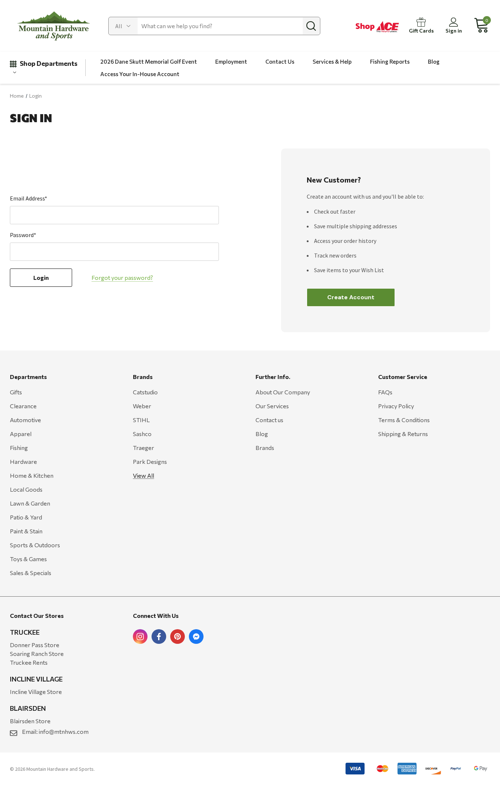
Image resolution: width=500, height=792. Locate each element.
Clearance (23, 405)
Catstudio (145, 392)
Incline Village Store (36, 691)
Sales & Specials (30, 572)
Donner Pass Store (34, 644)
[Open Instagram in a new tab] (140, 636)
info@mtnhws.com (64, 731)
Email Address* (28, 198)
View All (143, 475)
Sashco (142, 433)
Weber (142, 405)
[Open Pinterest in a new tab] (177, 636)
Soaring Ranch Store (37, 653)
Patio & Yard (26, 517)
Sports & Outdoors (35, 544)
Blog (261, 433)
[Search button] (311, 26)
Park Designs (150, 461)
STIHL (141, 419)
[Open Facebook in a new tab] (159, 636)
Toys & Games (28, 558)
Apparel (20, 433)
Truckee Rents (29, 662)
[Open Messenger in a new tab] (196, 636)
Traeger (143, 447)
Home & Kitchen (31, 475)
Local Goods (26, 489)
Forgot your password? (122, 277)
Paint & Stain (26, 531)
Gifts (16, 392)
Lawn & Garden (30, 503)
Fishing (19, 447)
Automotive (25, 419)
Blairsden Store (30, 720)
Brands (264, 447)
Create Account (350, 297)
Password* (23, 235)
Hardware (23, 461)
